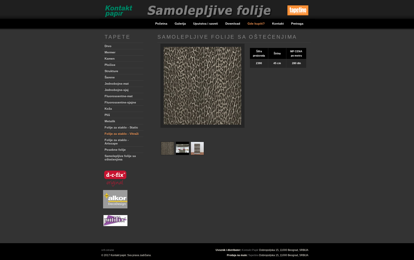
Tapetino (253, 255)
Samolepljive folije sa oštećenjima (120, 157)
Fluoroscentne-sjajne (120, 102)
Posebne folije (115, 149)
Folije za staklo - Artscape (117, 141)
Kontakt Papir (250, 250)
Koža (108, 108)
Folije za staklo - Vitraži (122, 133)
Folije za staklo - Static (121, 127)
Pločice (110, 65)
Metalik (110, 121)
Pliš (107, 115)
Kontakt (278, 23)
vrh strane (107, 250)
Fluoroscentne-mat (119, 96)
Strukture (111, 71)
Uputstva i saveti (206, 23)
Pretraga (297, 23)
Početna (161, 23)
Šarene (110, 77)
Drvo (108, 46)
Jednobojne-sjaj (117, 90)
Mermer (110, 52)
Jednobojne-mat (117, 83)
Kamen (110, 58)
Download (233, 23)
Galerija (181, 23)
